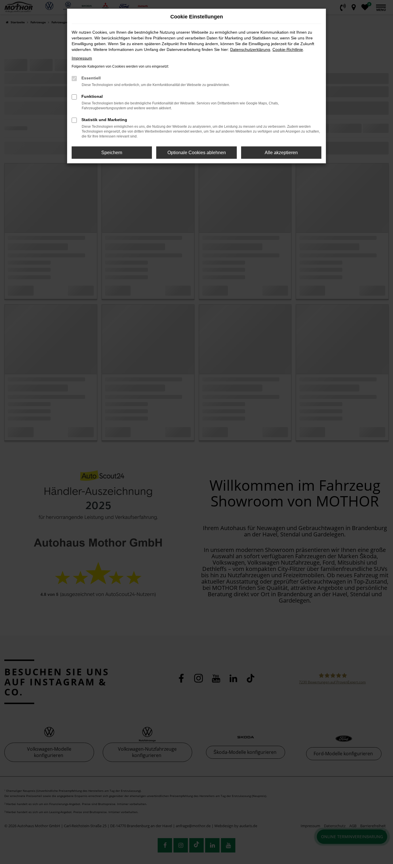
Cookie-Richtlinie (287, 49)
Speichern (111, 152)
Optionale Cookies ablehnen (196, 152)
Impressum (82, 58)
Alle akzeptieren (281, 152)
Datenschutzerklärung (250, 49)
